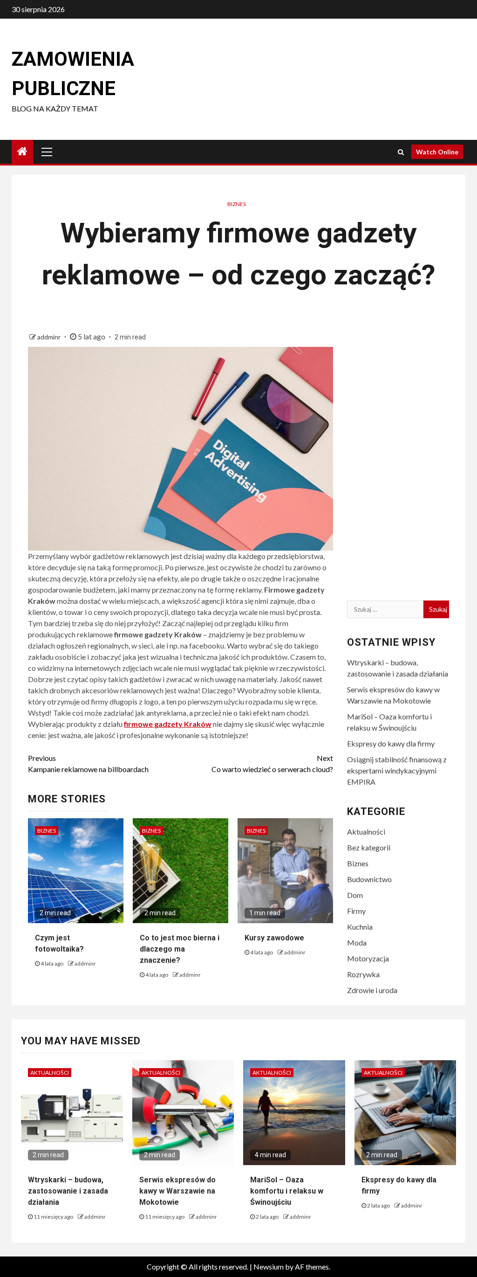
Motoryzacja (368, 958)
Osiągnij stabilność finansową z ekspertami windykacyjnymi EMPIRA (397, 770)
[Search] (401, 152)
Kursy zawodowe (274, 937)
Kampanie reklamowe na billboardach (88, 763)
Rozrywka (363, 974)
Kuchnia (360, 926)
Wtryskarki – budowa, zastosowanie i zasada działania (68, 1191)
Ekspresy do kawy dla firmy (391, 743)
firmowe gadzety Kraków (167, 723)
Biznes (236, 203)
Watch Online (437, 152)
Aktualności (366, 831)
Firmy (356, 910)
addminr (49, 337)
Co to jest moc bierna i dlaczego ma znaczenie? (179, 949)
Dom (355, 894)
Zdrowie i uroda (372, 990)
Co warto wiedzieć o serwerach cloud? (272, 763)
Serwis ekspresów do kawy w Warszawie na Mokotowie (177, 1191)
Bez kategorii (368, 847)
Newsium (268, 1266)
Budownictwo (369, 879)
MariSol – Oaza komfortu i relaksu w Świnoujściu (286, 1191)
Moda (357, 942)
